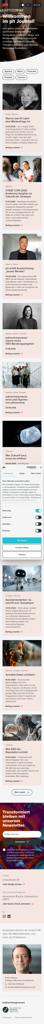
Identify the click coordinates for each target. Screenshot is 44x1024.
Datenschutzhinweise (16, 858)
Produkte (32, 71)
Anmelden (20, 842)
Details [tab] (22, 473)
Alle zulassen (22, 540)
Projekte (8, 77)
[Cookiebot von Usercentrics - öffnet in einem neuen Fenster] (27, 467)
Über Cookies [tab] (36, 473)
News (19, 71)
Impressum (7, 1017)
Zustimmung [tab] (8, 473)
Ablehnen (22, 555)
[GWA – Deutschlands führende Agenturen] (12, 1012)
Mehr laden (20, 792)
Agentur (8, 71)
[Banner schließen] (41, 467)
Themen (21, 77)
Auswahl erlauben (22, 548)
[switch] (38, 517)
